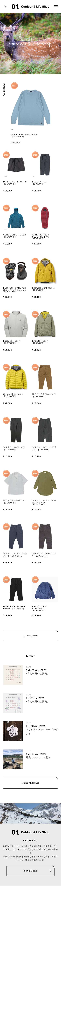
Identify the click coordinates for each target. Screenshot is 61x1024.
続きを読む (8, 667)
